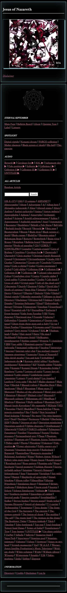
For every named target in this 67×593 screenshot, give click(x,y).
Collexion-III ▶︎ (29, 169)
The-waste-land (23, 518)
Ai (43, 204)
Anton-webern (51, 211)
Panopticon (10, 432)
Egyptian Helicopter (25, 303)
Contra (35, 276)
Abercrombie (11, 204)
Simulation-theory (27, 484)
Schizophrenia (11, 473)
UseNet (9, 535)
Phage (41, 436)
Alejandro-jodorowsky (16, 208)
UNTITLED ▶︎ (11, 173)
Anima (38, 211)
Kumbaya (9, 371)
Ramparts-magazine (41, 453)
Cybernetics (10, 286)
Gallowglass (10, 320)
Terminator (26, 507)
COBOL (45, 245)
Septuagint (32, 473)
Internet (10, 351)
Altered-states (44, 208)
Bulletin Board (24, 124)
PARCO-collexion (48, 141)
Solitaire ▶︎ (32, 166)
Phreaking (35, 443)
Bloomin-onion (47, 235)
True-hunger (17, 531)
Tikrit (51, 521)
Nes (28, 412)
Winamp (9, 555)
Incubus (45, 347)
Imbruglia (9, 347)
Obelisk (45, 419)
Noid (13, 419)
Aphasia (24, 215)
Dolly (57, 300)
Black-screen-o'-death (33, 145)
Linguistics (9, 378)
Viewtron (41, 541)
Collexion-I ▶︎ (47, 166)
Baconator (11, 225)
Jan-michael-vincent (47, 351)
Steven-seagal (38, 501)
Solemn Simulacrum (23, 490)
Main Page (9, 124)
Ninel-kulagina (12, 415)
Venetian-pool (38, 538)
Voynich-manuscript (21, 545)
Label (7, 127)
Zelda (18, 558)
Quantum (9, 449)
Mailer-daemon (12, 145)
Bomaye (28, 238)
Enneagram (30, 306)
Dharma (28, 293)
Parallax (22, 432)
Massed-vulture (29, 385)
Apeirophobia (11, 215)
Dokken (48, 300)
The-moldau (52, 514)
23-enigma (30, 201)
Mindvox (9, 402)
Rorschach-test (13, 463)
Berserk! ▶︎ (10, 163)
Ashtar (54, 218)
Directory (9, 300)
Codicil (8, 269)
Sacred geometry (24, 466)
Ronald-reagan (53, 460)
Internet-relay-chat (25, 351)
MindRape (49, 398)
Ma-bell (51, 145)
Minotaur (20, 402)
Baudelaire (23, 225)
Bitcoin (23, 232)
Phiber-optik (12, 443)
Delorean (52, 289)
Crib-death (52, 279)
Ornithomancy (53, 426)
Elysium (18, 306)
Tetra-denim (40, 507)
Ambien (8, 211)
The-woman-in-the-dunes (46, 518)
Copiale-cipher (48, 276)
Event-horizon (11, 313)
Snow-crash (41, 487)
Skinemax (43, 484)
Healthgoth (10, 337)
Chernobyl (9, 255)
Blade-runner (19, 235)
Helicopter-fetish (26, 337)
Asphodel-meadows (30, 221)
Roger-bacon (37, 460)
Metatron (10, 395)
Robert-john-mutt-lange (16, 460)
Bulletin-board (32, 242)
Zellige (26, 558)
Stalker (8, 501)
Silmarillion (37, 480)
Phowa (24, 443)
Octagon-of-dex (29, 422)
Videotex (20, 541)
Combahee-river (21, 276)
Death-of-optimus (13, 289)
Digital (55, 293)
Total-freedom (52, 524)
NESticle (51, 405)
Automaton (56, 221)
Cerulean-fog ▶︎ (26, 163)
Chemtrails (50, 252)
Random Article (12, 187)
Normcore (34, 419)
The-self (8, 518)
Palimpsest (54, 429)
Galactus (48, 317)
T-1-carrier (52, 504)
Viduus (30, 541)
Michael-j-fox (35, 395)
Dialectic (38, 293)
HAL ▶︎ (39, 163)
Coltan (7, 276)
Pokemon (47, 443)
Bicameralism (11, 232)
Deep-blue (30, 289)
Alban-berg (53, 204)
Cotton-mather (27, 279)
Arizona (18, 218)
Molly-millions (35, 402)
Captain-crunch (41, 249)
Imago (48, 344)
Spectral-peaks (12, 497)
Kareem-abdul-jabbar (36, 361)
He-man (45, 334)
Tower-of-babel (35, 528)
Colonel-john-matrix (49, 272)
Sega (23, 473)
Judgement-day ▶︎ (13, 361)
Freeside (38, 317)
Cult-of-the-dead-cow (47, 283)
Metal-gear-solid (53, 392)
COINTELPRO (12, 249)
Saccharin (9, 466)
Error (7, 310)
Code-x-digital (19, 266)
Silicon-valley (22, 480)
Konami (15, 368)
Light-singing (22, 375)
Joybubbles (47, 358)
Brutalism (18, 242)
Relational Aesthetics (15, 456)
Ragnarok (9, 453)
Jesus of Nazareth (48, 354)
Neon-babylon (44, 409)
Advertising (34, 204)
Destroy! (17, 293)
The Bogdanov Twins (15, 521)
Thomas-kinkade (37, 521)
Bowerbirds (40, 238)
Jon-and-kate (33, 358)
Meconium (30, 388)
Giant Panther (11, 327)
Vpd (36, 545)
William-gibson (51, 552)
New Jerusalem (47, 412)
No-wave (36, 415)
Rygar (57, 463)
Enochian (42, 306)
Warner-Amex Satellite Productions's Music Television (32, 546)
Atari (45, 221)
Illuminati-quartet (33, 344)
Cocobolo (46, 262)
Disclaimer (21, 300)
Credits (40, 279)
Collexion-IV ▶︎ (47, 169)
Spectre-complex (30, 497)
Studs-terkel (53, 501)
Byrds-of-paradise (23, 245)
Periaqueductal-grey (26, 436)
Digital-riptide (11, 141)
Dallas (42, 286)
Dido (47, 293)
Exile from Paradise (31, 313)
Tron (6, 531)
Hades (15, 334)
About (37, 124)
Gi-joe (54, 324)
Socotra (53, 487)
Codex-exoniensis (46, 266)
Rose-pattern (29, 463)
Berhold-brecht (13, 228)
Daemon (32, 286)
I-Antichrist (56, 341)
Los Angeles (48, 378)
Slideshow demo (25, 487)
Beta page (51, 228)
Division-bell (35, 300)
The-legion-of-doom (33, 514)
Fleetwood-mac (23, 317)
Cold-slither (19, 269)
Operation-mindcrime (50, 422)
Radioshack (47, 449)
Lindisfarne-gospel (40, 375)
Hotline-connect (29, 341)
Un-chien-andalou (52, 531)
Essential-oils (19, 310)
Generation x (36, 320)
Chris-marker (24, 255)
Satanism (27, 470)
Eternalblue (38, 310)
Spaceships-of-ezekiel (41, 494)
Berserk (27, 228)
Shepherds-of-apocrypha (34, 477)
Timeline (9, 524)
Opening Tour (49, 124)
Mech (20, 388)
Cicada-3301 (53, 259)
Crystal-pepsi (27, 283)
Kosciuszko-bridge (49, 368)
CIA (37, 245)
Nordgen (22, 419)
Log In (42, 573)
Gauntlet (23, 320)
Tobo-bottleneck (24, 524)
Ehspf (40, 303)
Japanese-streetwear (14, 354)
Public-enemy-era (47, 446)
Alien (32, 208)
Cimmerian (20, 262)
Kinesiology (25, 364)
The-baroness (25, 511)
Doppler (8, 303)
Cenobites (19, 252)
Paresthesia (34, 432)
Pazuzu (45, 432)
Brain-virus (53, 238)
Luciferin (9, 381)
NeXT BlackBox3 (26, 409)
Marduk (15, 385)
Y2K (43, 555)
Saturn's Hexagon (43, 470)
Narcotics (10, 409)
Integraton (56, 347)
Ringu (31, 456)
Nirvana (25, 415)
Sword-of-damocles (35, 504)
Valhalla (19, 535)
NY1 (60, 405)
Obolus (15, 422)
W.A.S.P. (45, 545)
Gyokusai (34, 330)
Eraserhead (55, 306)
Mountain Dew (52, 402)
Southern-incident (19, 494)
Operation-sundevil (14, 426)
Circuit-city (33, 262)
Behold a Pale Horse (41, 225)
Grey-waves (21, 330)
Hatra (36, 334)
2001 (20, 201)
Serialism (45, 473)
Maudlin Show (47, 385)
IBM (8, 344)
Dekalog (42, 289)
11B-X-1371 (10, 201)
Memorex (9, 392)
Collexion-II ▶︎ (11, 169)
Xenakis (34, 555)
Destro (7, 293)
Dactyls (22, 286)
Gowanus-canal (42, 327)
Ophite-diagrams (35, 426)
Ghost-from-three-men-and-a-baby (30, 324)
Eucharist (50, 310)
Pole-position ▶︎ (16, 166)
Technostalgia (11, 507)
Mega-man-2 (44, 388)
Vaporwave (23, 538)
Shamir (16, 477)
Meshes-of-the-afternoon (29, 392)
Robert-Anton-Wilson (47, 456)
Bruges (7, 242)
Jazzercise (32, 354)
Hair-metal (25, 334)
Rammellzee (22, 453)
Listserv (16, 127)
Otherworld (10, 429)
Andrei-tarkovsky (24, 211)
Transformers (52, 528)
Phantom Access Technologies (46, 439)
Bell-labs (58, 225)
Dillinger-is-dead (52, 296)
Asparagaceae (11, 221)
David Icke (52, 286)
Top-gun (39, 524)
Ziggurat (36, 558)
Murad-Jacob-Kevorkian (17, 405)
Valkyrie (29, 535)
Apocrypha (36, 215)
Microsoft (49, 395)
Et (29, 310)
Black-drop (35, 232)
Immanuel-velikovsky (27, 347)
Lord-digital (33, 378)
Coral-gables (10, 279)
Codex (32, 266)
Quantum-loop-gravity (28, 449)
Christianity (20, 259)
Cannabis (26, 249)
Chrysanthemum (36, 259)
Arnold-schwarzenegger (36, 218)
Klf (34, 364)
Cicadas (8, 262)
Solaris (7, 490)
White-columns (24, 552)
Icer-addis (17, 344)
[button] (33, 43)
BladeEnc (32, 235)
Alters (57, 208)
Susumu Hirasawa (13, 504)
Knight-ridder (45, 364)
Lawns (19, 371)
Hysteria (44, 341)
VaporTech (9, 538)
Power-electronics (26, 446)
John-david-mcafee (14, 358)
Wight (37, 552)
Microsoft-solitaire (14, 398)
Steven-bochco (21, 501)
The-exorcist (40, 511)
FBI (45, 313)
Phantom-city (22, 439)
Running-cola (45, 463)
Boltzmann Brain (13, 238)
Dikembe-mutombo (31, 296)
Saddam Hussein (43, 466)
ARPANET (43, 201)
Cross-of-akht (11, 283)
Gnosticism (26, 327)
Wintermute (22, 555)
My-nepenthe (39, 405)
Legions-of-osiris (33, 371)
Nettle (35, 412)
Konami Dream (30, 368)
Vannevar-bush (43, 535)
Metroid (21, 395)
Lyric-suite (21, 381)
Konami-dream (29, 141)
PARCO (22, 429)
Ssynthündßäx (48, 497)
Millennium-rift (34, 398)
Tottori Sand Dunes (14, 528)
